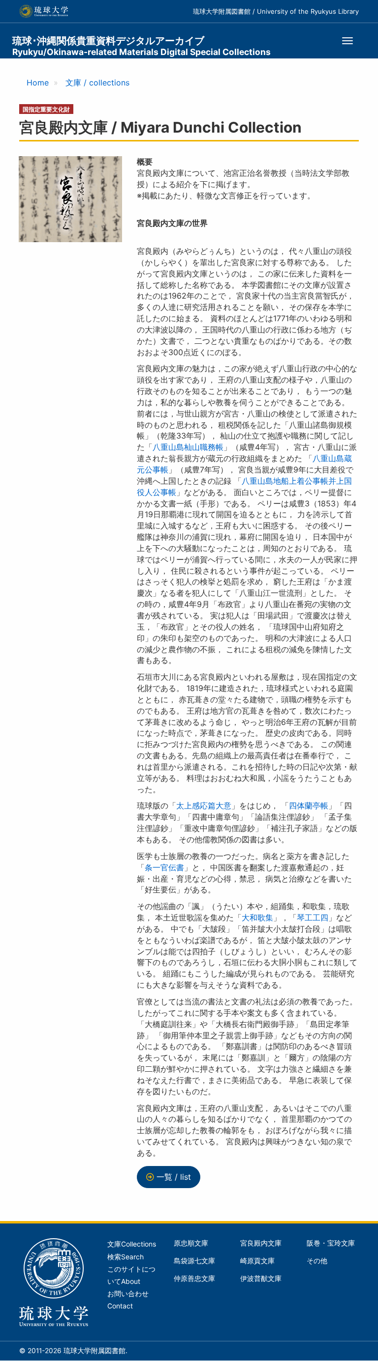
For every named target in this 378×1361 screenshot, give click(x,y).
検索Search (125, 1257)
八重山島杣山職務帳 (188, 447)
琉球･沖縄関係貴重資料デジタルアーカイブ (141, 46)
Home (38, 82)
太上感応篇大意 (203, 805)
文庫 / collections (97, 82)
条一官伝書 (164, 867)
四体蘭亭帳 (308, 805)
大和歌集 (257, 917)
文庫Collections (131, 1244)
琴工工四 (312, 917)
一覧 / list (174, 1177)
